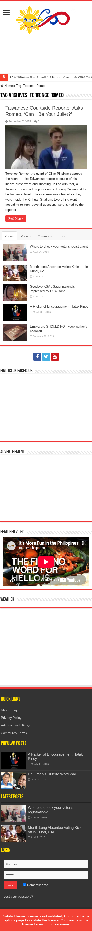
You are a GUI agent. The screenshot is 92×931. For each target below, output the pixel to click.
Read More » (16, 218)
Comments (45, 236)
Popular (26, 236)
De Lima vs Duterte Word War (52, 774)
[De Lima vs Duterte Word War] (13, 780)
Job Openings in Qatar (24, 77)
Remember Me (37, 885)
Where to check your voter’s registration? (59, 246)
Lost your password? (18, 896)
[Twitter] (46, 357)
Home (8, 86)
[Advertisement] (46, 51)
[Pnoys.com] (46, 19)
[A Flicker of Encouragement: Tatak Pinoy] (13, 760)
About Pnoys (10, 710)
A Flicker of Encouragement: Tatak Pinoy (59, 306)
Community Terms (14, 733)
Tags (62, 236)
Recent (9, 236)
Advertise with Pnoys (16, 725)
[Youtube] (55, 357)
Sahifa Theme (14, 916)
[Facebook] (37, 357)
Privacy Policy (11, 718)
